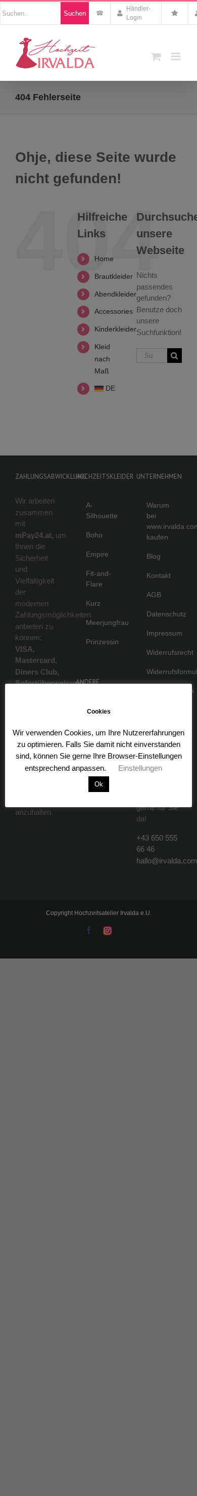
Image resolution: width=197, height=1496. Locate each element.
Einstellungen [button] (140, 768)
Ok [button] (98, 784)
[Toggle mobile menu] (176, 56)
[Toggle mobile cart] (156, 56)
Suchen (75, 13)
